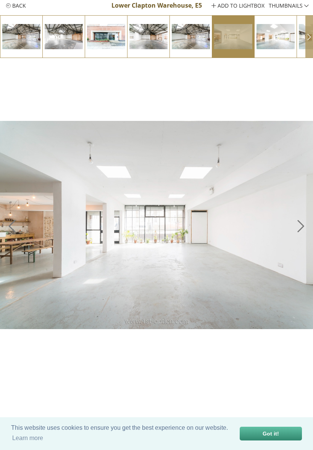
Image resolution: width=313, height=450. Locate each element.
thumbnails (286, 5)
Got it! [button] (271, 434)
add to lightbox (240, 5)
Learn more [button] (27, 438)
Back (18, 5)
